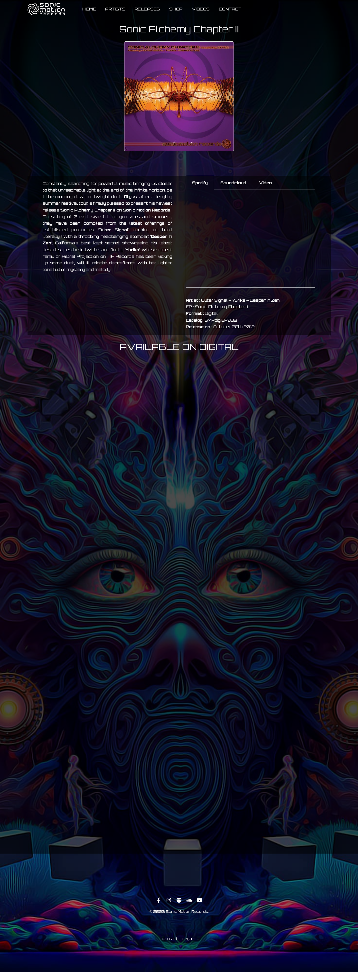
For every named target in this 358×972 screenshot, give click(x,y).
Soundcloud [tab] (233, 182)
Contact (230, 9)
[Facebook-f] (158, 900)
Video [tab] (265, 182)
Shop (176, 9)
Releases (147, 9)
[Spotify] (179, 900)
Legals (188, 939)
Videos (201, 9)
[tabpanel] (250, 239)
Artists (115, 9)
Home (89, 9)
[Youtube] (199, 900)
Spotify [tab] (200, 182)
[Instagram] (169, 900)
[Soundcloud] (189, 900)
